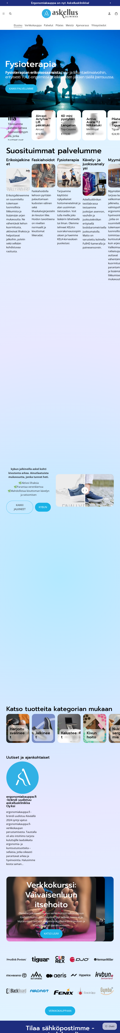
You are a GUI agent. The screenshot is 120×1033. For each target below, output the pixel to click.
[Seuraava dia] (115, 73)
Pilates (59, 25)
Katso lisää (51, 933)
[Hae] (10, 13)
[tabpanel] (51, 909)
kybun (43, 507)
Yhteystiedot (98, 25)
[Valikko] (3, 13)
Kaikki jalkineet (20, 507)
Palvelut (48, 25)
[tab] (100, 909)
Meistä (70, 25)
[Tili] (109, 13)
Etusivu (18, 25)
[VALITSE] (76, 115)
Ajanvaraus (82, 25)
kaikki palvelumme (21, 88)
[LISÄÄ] (51, 115)
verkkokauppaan (60, 1011)
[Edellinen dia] (4, 73)
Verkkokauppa (33, 25)
